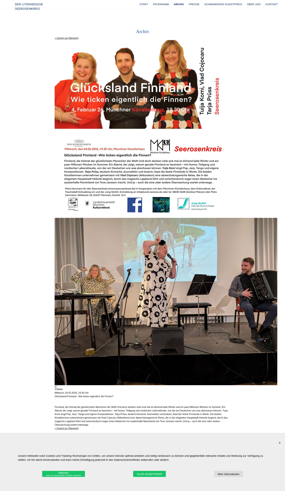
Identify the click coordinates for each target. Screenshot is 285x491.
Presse (194, 4)
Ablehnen (63, 473)
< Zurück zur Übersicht (66, 38)
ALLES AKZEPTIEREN (149, 474)
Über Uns (254, 4)
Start (144, 4)
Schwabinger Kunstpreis (223, 4)
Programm (161, 4)
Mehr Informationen (228, 474)
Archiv (179, 4)
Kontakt (271, 4)
